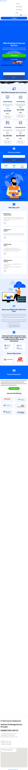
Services (18, 3)
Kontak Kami (19, 9)
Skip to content (3, 0)
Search (14, 77)
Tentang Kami (19, 6)
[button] (21, 15)
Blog (17, 12)
